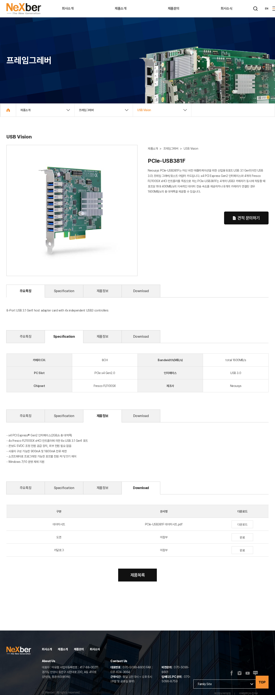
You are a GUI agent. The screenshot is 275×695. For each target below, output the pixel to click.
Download (141, 291)
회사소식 (226, 8)
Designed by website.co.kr (95, 692)
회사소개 (67, 8)
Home (8, 110)
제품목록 (137, 575)
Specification (64, 291)
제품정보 (102, 291)
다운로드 (242, 524)
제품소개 (120, 8)
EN (266, 8)
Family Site (205, 684)
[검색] (255, 8)
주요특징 (25, 291)
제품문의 (173, 8)
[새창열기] (239, 673)
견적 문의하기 (248, 218)
